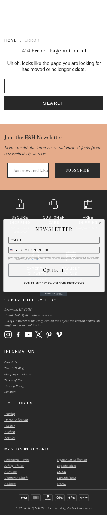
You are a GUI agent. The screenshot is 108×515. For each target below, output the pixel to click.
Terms (38, 259)
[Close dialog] (100, 223)
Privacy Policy (32, 259)
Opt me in (54, 270)
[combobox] (14, 250)
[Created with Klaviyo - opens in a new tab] (54, 294)
